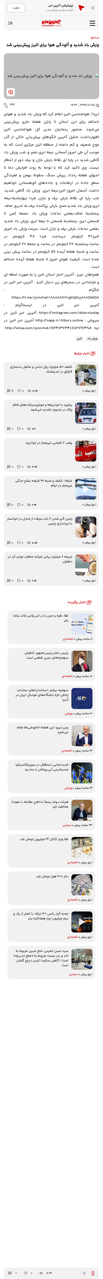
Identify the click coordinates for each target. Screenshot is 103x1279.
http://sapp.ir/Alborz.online (59, 321)
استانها (95, 38)
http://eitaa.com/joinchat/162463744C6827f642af (48, 328)
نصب (16, 7)
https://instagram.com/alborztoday (69, 313)
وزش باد (92, 338)
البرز (79, 338)
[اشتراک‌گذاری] (84, 1273)
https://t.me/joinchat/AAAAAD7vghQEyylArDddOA (55, 298)
